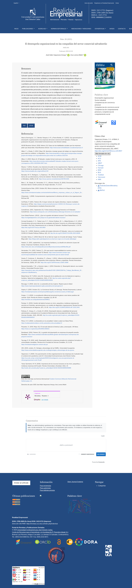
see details (45, 400)
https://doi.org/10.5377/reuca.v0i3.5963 (33, 227)
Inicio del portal (89, 3)
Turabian (101, 175)
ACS (99, 158)
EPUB (31, 125)
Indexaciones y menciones (81, 28)
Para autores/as (45, 488)
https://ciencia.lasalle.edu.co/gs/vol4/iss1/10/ (34, 171)
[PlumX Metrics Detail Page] (28, 397)
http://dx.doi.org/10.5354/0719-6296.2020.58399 (65, 233)
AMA (99, 179)
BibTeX (102, 190)
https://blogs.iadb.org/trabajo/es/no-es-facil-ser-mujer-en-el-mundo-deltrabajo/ (52, 239)
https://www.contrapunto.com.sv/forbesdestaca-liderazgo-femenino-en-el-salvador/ (55, 212)
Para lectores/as (45, 486)
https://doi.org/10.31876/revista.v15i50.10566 (54, 262)
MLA (99, 172)
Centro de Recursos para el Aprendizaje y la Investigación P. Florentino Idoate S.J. (40, 532)
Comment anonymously (87, 454)
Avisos (111, 28)
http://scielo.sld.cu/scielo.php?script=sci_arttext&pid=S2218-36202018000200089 (46, 368)
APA (99, 161)
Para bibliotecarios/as (47, 490)
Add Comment (101, 454)
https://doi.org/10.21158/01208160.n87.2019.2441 (64, 307)
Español (17, 3)
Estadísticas (100, 28)
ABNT (100, 163)
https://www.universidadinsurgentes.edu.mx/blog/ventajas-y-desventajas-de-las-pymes (47, 350)
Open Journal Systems (75, 482)
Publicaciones (27, 28)
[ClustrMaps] (40, 495)
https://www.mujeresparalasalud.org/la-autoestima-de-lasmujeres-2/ (42, 286)
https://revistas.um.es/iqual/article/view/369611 (35, 299)
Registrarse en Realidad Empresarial (104, 3)
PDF (24, 125)
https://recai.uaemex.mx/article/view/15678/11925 (54, 179)
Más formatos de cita (102, 153)
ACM (99, 156)
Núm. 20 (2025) (66, 39)
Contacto (122, 28)
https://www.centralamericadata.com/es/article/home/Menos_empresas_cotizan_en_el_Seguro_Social (52, 192)
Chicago (101, 165)
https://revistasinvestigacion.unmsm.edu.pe (34, 344)
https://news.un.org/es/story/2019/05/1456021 (35, 329)
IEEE (99, 170)
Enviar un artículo (21, 483)
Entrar (117, 3)
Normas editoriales (58, 28)
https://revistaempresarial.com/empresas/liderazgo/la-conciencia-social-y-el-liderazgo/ (47, 291)
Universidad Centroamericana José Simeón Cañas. (35, 530)
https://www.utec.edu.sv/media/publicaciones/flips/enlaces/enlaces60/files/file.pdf (45, 247)
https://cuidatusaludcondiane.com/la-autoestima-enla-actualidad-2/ (41, 323)
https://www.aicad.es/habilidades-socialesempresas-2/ (66, 147)
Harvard (100, 168)
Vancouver (101, 177)
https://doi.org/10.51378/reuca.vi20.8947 (108, 151)
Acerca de (42, 28)
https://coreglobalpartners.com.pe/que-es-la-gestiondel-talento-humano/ (43, 217)
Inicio (16, 28)
